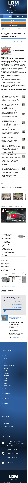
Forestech (6, 373)
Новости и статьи (8, 426)
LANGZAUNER (7, 386)
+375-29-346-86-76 (13, 10)
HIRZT (5, 378)
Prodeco (6, 401)
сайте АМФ (12, 286)
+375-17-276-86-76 (17, 307)
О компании (7, 421)
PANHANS (6, 398)
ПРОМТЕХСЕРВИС (8, 406)
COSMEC (6, 368)
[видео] (14, 41)
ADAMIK (6, 358)
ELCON (5, 370)
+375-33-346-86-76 (17, 304)
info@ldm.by (10, 462)
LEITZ (5, 388)
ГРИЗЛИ (6, 403)
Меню (15, 16)
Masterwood (7, 393)
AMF (5, 363)
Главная (2, 28)
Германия (3, 291)
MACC (5, 391)
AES (4, 360)
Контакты (6, 423)
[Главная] (13, 6)
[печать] (21, 41)
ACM (5, 355)
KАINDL (5, 380)
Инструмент (8, 28)
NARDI (5, 396)
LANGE (5, 383)
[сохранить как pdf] (24, 41)
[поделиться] (17, 41)
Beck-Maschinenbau (9, 365)
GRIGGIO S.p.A (7, 375)
